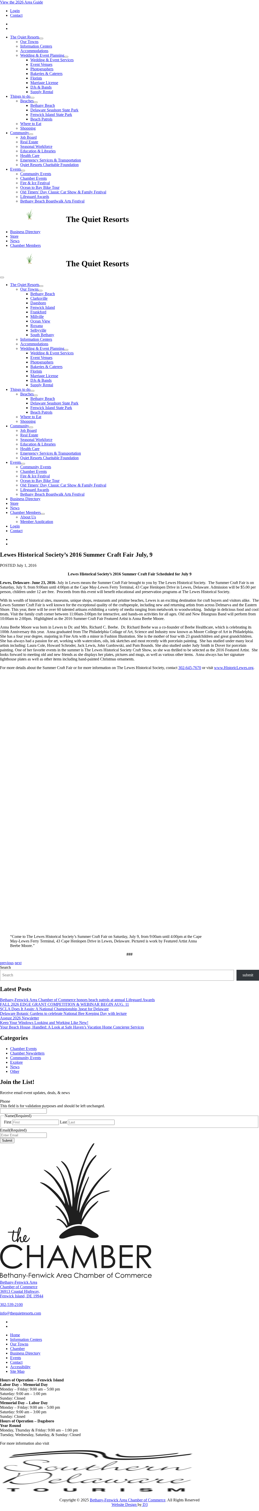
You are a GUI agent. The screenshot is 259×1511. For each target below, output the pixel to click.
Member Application (36, 521)
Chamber (17, 1348)
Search (5, 967)
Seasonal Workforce (36, 146)
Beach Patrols (41, 119)
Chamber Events (33, 178)
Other (14, 1071)
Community (19, 133)
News (14, 241)
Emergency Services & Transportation (50, 160)
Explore (16, 1062)
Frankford (38, 312)
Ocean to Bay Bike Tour (39, 187)
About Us (28, 517)
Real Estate (29, 142)
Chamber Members (25, 245)
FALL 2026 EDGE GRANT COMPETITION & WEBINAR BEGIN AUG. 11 (64, 1004)
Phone (5, 1101)
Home (15, 1335)
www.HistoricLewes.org (233, 668)
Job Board (28, 137)
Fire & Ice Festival (35, 183)
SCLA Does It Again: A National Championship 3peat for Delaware (54, 1009)
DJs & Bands (41, 87)
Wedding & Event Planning (42, 55)
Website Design (125, 1504)
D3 (145, 1504)
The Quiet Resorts (24, 37)
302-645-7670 (189, 668)
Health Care (29, 155)
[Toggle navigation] (2, 277)
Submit (7, 1140)
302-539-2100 (11, 1304)
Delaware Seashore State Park (54, 110)
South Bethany (42, 335)
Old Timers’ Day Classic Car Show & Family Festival (63, 192)
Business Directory (25, 232)
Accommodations (34, 51)
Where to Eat (30, 124)
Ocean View (40, 321)
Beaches (27, 101)
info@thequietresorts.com (20, 1313)
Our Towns (29, 41)
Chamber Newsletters (27, 1053)
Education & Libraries (38, 151)
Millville (37, 316)
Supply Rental (41, 92)
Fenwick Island (42, 307)
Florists (36, 78)
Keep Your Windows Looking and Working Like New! (44, 1022)
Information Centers (36, 46)
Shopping (28, 128)
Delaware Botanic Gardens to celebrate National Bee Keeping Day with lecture (63, 1013)
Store (14, 236)
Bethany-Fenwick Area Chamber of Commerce (127, 1500)
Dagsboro (38, 303)
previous (7, 963)
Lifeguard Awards (34, 196)
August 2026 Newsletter (19, 1018)
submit (248, 975)
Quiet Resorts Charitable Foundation (49, 165)
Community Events (35, 174)
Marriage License (44, 82)
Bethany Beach (42, 105)
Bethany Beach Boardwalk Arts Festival (52, 201)
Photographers (41, 69)
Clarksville (39, 298)
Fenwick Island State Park (51, 114)
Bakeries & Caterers (46, 73)
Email (13, 1130)
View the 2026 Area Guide (21, 2)
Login (15, 11)
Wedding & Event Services (52, 60)
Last (63, 1122)
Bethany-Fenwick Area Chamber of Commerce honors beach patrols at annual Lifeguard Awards (77, 1000)
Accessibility (20, 1367)
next (18, 963)
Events (15, 169)
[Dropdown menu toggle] (41, 38)
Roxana (36, 326)
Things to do (20, 96)
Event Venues (41, 64)
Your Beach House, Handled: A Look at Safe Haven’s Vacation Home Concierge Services (72, 1027)
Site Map (17, 1371)
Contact (16, 15)
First (7, 1122)
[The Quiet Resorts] (33, 219)
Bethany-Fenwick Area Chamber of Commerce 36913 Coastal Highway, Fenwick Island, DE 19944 (21, 1289)
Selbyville (38, 330)
